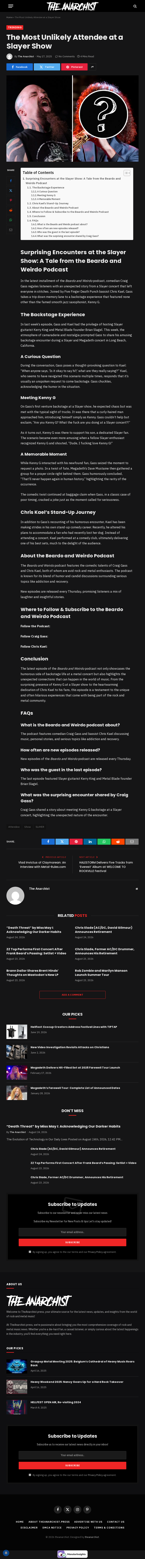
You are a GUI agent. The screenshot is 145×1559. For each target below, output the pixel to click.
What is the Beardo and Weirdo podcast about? (62, 224)
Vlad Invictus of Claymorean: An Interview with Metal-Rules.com (42, 865)
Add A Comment (72, 994)
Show (27, 826)
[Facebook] (10, 180)
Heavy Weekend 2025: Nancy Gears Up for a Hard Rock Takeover (77, 1382)
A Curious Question (47, 191)
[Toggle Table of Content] (125, 173)
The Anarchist (26, 56)
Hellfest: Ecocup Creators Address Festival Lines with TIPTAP (74, 1027)
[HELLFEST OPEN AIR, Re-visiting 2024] (16, 1407)
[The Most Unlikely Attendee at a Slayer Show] (72, 118)
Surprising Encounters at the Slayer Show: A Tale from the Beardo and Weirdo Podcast (73, 181)
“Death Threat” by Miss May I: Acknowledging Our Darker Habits (33, 930)
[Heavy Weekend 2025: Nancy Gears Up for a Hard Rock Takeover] (16, 1387)
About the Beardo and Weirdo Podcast (55, 207)
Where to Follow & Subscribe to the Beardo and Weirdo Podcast (70, 211)
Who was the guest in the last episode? (58, 232)
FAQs (35, 220)
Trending (15, 27)
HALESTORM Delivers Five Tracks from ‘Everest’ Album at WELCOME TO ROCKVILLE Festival (106, 867)
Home (9, 17)
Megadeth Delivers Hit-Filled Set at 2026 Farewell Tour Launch (75, 1067)
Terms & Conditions (109, 1527)
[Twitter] (10, 190)
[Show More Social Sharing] (92, 66)
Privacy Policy (95, 1251)
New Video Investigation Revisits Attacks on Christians (70, 1047)
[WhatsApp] (10, 220)
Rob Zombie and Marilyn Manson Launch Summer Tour (101, 973)
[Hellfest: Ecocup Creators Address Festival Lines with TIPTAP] (16, 1032)
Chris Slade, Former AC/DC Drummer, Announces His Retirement (104, 951)
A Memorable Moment (48, 199)
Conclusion (38, 216)
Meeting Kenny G (46, 195)
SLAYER (40, 826)
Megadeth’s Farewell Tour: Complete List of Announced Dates (75, 1088)
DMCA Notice (52, 1527)
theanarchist (92, 1537)
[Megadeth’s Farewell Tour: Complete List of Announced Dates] (16, 1093)
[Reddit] (10, 210)
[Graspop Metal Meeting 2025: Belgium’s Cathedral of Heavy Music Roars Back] (16, 1366)
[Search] (135, 6)
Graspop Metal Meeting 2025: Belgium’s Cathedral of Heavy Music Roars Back (82, 1363)
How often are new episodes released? (58, 228)
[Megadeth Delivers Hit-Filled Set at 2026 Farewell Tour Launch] (16, 1072)
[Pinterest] (10, 200)
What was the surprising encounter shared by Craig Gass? (68, 236)
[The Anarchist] (72, 6)
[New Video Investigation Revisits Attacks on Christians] (16, 1052)
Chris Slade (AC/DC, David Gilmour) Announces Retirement (103, 930)
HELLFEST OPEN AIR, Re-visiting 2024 (56, 1402)
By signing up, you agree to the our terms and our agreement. (74, 1251)
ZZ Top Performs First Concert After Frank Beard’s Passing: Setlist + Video (36, 951)
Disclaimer (29, 1527)
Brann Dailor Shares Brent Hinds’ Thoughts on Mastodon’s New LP (32, 973)
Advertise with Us (88, 1521)
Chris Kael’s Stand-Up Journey (50, 203)
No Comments (67, 56)
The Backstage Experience (48, 187)
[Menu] (10, 6)
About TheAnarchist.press (49, 1521)
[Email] (10, 229)
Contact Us (115, 1521)
